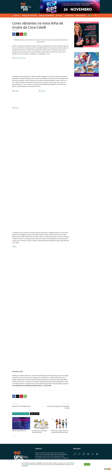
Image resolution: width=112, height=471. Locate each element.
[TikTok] (92, 454)
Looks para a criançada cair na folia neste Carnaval (58, 407)
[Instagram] (83, 454)
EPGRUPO (16, 15)
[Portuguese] (90, 15)
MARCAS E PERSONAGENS (46, 15)
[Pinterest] (21, 34)
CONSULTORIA (69, 15)
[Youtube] (97, 454)
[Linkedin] (88, 454)
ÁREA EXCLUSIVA (80, 15)
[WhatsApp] (25, 34)
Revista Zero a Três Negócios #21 (21, 406)
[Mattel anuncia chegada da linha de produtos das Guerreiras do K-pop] (60, 423)
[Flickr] (79, 454)
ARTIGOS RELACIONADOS (20, 413)
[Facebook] (13, 34)
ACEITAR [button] (87, 464)
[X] (17, 34)
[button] (96, 15)
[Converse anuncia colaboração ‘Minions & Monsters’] (41, 423)
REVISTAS (58, 15)
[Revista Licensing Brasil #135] (21, 423)
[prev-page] (13, 436)
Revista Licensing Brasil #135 (19, 430)
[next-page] (16, 436)
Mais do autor (35, 413)
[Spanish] (93, 15)
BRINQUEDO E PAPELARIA (29, 15)
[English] (88, 15)
